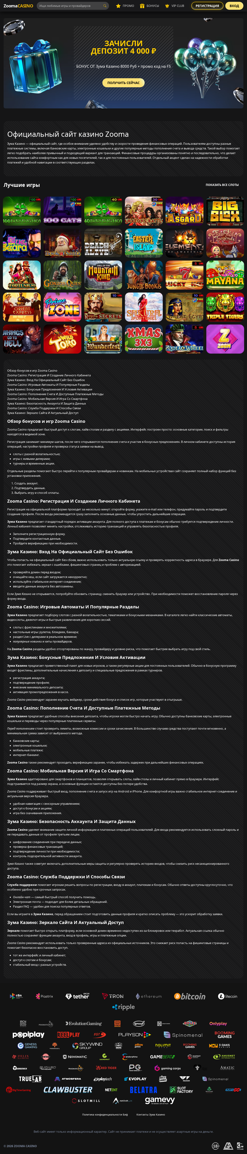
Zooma (18, 6)
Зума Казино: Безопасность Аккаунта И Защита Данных (46, 403)
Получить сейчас (123, 83)
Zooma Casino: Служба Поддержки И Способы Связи (44, 408)
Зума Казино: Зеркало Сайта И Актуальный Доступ (42, 413)
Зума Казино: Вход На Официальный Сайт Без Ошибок (46, 380)
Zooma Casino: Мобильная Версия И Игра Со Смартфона (47, 399)
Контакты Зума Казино (151, 1114)
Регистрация (207, 6)
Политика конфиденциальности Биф (105, 1114)
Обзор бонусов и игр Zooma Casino (32, 371)
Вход (234, 6)
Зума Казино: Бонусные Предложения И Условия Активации (49, 389)
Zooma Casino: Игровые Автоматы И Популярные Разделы (48, 385)
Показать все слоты (222, 185)
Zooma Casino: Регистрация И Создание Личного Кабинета (49, 375)
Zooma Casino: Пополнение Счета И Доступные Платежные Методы (55, 394)
